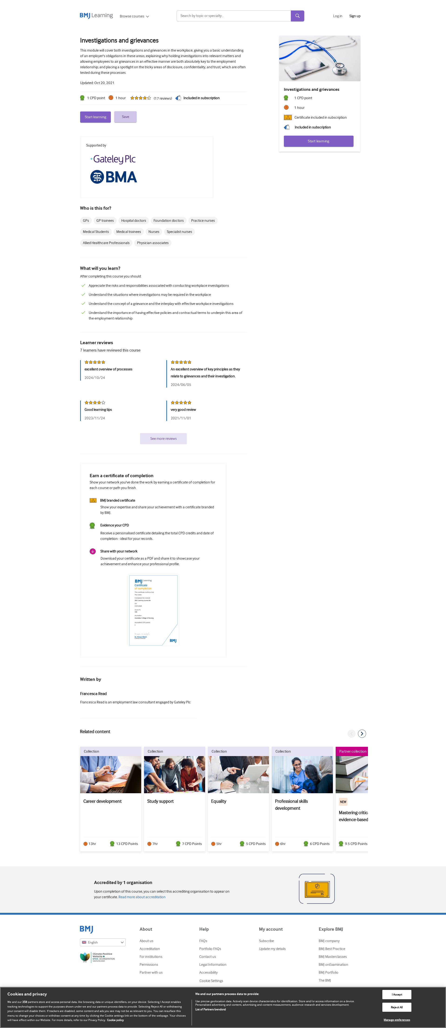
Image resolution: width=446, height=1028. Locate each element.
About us (146, 941)
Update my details (272, 949)
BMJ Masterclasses (333, 957)
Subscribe (266, 941)
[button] (352, 734)
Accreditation (150, 949)
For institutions (151, 957)
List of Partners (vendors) (210, 1009)
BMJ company (329, 941)
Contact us (207, 957)
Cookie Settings (211, 981)
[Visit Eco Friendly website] (103, 958)
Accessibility (208, 972)
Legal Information (212, 965)
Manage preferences (397, 1019)
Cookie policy (115, 1020)
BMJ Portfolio (328, 972)
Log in (337, 16)
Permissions (149, 965)
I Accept (397, 994)
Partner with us (151, 972)
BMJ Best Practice (332, 949)
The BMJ (325, 980)
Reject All (397, 1007)
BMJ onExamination (333, 965)
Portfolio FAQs (210, 949)
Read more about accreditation (142, 897)
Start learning (95, 117)
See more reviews (163, 439)
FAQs (203, 941)
